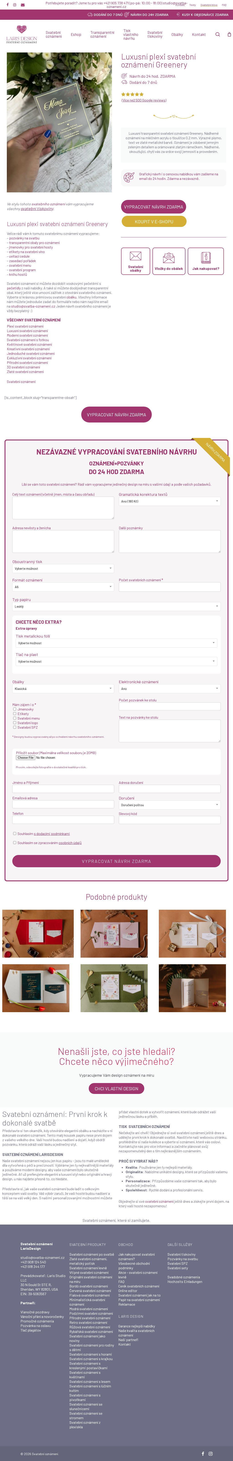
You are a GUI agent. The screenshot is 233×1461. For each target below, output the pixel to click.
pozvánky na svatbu (24, 238)
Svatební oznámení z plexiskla (85, 1424)
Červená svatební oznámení (90, 1290)
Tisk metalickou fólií (33, 636)
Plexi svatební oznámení (25, 326)
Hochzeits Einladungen (184, 1281)
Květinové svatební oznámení (29, 344)
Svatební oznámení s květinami (85, 1374)
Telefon (17, 813)
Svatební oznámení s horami (90, 1354)
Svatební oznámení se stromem (85, 1415)
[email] (23, 5)
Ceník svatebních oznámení (138, 1286)
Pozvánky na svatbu (182, 1259)
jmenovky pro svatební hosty (31, 247)
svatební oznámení (159, 1201)
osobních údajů (70, 842)
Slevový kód (128, 813)
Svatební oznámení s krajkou (91, 1359)
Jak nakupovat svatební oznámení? (136, 1256)
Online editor (127, 1290)
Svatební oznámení (21, 381)
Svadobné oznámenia (183, 1277)
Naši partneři (128, 1339)
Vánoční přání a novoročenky (42, 1316)
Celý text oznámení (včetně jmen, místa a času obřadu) (53, 494)
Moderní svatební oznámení (27, 335)
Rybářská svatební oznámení (91, 1331)
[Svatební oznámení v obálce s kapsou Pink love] (116, 934)
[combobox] (170, 501)
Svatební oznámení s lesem (89, 1381)
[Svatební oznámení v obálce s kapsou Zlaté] (194, 934)
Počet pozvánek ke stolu (138, 700)
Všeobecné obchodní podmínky (134, 1265)
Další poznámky (131, 528)
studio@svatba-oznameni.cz (33, 306)
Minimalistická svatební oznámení (87, 1301)
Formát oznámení (27, 580)
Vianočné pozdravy (34, 1312)
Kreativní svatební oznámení (28, 349)
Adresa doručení (131, 782)
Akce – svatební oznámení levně (137, 1274)
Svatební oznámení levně (88, 1268)
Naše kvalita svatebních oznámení (136, 1332)
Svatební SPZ (177, 1263)
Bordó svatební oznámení (88, 1286)
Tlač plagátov (30, 1330)
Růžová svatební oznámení (89, 1327)
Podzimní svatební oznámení (91, 1313)
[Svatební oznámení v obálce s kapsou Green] (116, 988)
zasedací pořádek (22, 260)
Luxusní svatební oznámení (27, 330)
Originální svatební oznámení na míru (90, 1279)
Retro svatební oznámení (88, 1322)
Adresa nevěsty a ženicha (31, 528)
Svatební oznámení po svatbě (91, 1254)
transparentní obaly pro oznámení (34, 242)
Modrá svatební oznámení (88, 1309)
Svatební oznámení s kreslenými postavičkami (88, 1365)
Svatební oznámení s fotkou (28, 340)
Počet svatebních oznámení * (141, 580)
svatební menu (20, 265)
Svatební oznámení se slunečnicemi (85, 1406)
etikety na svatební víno (27, 251)
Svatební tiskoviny (181, 1254)
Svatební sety (177, 1268)
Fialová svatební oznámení (89, 1295)
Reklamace (126, 1304)
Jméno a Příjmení (25, 782)
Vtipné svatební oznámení (89, 1272)
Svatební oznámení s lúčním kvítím (90, 1388)
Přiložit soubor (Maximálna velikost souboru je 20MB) (56, 752)
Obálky (18, 681)
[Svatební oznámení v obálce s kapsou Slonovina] (194, 988)
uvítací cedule (19, 256)
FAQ (121, 1281)
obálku (71, 297)
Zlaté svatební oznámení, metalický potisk (88, 1261)
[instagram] (14, 5)
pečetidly (14, 288)
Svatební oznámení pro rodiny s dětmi (91, 1347)
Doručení (126, 798)
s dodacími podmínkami (52, 833)
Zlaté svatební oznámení (25, 371)
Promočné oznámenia (37, 1321)
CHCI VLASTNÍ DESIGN (116, 1088)
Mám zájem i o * (24, 704)
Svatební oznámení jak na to (139, 1295)
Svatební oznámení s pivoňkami (85, 1397)
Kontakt (124, 1344)
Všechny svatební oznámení (34, 320)
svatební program (22, 270)
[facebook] (8, 5)
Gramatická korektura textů (143, 494)
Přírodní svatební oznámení (27, 362)
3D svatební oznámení (23, 367)
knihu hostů (18, 274)
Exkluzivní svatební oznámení (29, 358)
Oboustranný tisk (27, 561)
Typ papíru (21, 599)
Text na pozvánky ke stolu (138, 717)
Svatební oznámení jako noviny (87, 1338)
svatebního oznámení (48, 204)
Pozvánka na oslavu (35, 1325)
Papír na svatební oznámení (139, 1299)
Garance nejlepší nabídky (136, 1326)
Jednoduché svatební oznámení (31, 353)
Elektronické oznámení (138, 681)
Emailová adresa (25, 798)
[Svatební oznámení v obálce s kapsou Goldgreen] (38, 988)
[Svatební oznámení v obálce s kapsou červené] (38, 934)
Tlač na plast (27, 654)
